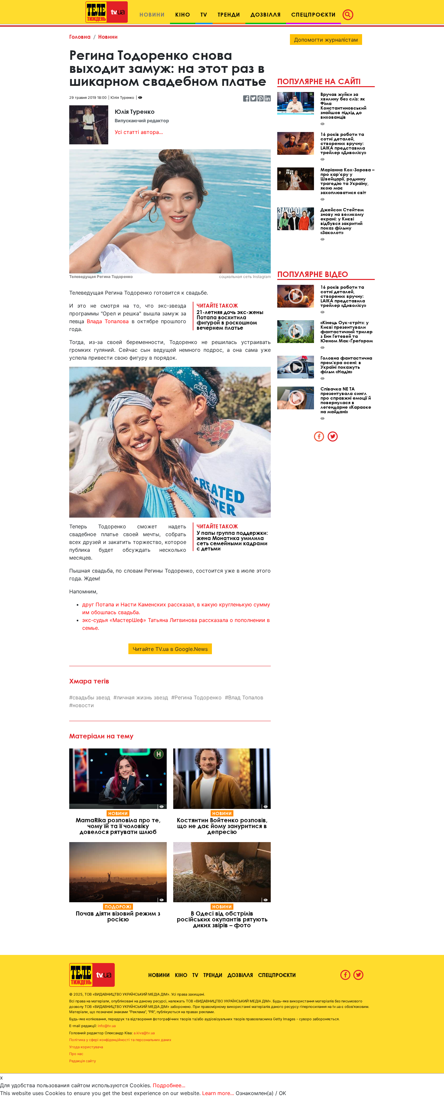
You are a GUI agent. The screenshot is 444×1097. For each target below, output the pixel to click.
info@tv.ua (107, 1026)
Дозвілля (240, 975)
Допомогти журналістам (326, 39)
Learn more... (218, 1093)
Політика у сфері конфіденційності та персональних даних (120, 1040)
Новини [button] (152, 14)
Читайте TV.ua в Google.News (170, 649)
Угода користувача (86, 1047)
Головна (80, 36)
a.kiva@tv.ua (144, 1033)
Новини (108, 36)
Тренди (212, 975)
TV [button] (204, 14)
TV (195, 975)
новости (83, 705)
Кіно (181, 975)
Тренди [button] (229, 14)
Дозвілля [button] (266, 14)
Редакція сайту (82, 1061)
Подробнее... (169, 1085)
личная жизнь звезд (142, 697)
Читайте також (230, 316)
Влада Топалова (108, 321)
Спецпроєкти (277, 975)
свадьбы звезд (91, 697)
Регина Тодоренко (198, 697)
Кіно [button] (182, 14)
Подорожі (118, 906)
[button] (350, 15)
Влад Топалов (245, 697)
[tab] (319, 436)
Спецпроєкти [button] (313, 14)
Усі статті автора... (139, 132)
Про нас (76, 1053)
